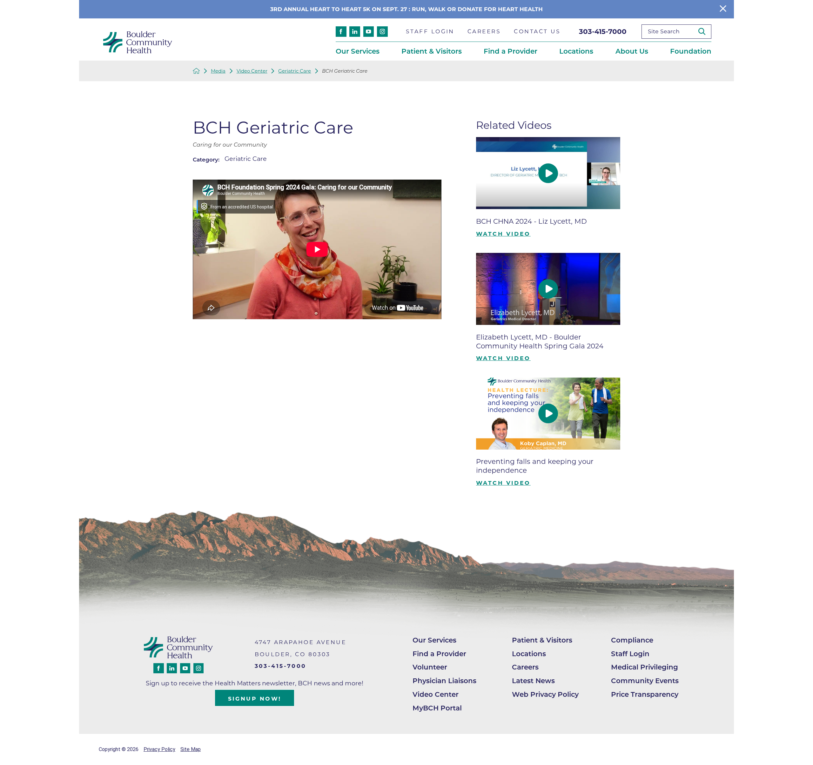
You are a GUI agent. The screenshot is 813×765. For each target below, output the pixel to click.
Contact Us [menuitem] (537, 31)
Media (218, 71)
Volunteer (430, 667)
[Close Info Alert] (723, 9)
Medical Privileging (644, 667)
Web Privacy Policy (545, 694)
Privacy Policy (159, 749)
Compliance (632, 640)
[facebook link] (341, 31)
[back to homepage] (196, 71)
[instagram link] (382, 31)
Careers (525, 667)
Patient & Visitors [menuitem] (431, 51)
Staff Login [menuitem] (430, 31)
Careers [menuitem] (484, 31)
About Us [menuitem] (631, 51)
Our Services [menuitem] (358, 51)
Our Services (434, 640)
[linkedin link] (354, 31)
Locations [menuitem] (576, 51)
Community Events (645, 680)
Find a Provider (439, 654)
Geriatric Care (294, 71)
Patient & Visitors (542, 640)
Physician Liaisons (444, 680)
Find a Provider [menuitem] (510, 51)
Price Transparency (644, 694)
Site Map (190, 749)
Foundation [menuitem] (690, 51)
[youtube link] (368, 31)
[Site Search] (704, 31)
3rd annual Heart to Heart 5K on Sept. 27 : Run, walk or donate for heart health (406, 9)
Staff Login (630, 654)
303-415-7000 (603, 31)
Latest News (533, 680)
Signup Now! (254, 698)
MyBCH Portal (437, 708)
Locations (529, 654)
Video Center (252, 71)
